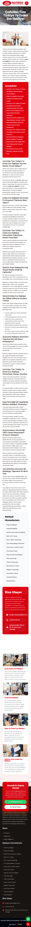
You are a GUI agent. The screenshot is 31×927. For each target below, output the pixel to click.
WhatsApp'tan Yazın (16, 802)
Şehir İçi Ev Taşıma (12, 536)
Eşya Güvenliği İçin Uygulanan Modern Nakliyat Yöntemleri (15, 138)
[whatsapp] (28, 919)
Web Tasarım (12, 924)
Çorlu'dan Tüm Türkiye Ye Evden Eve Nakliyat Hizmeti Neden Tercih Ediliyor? (16, 91)
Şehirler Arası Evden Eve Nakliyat (16, 532)
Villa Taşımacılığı (11, 558)
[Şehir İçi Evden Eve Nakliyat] (15, 719)
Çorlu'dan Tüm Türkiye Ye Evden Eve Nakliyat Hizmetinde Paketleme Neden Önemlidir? (16, 106)
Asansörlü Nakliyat (12, 528)
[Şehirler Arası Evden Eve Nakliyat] (15, 750)
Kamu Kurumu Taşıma (13, 566)
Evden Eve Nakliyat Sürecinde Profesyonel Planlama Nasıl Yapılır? (15, 99)
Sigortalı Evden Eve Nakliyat (14, 554)
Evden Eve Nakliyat (12, 525)
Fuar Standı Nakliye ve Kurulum (15, 543)
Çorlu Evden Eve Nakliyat (14, 669)
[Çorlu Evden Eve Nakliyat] (15, 660)
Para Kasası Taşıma (12, 573)
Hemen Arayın (16, 807)
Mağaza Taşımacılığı (12, 569)
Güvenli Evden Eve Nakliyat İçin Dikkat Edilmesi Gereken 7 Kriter (16, 119)
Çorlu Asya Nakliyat (14, 920)
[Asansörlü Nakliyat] (15, 689)
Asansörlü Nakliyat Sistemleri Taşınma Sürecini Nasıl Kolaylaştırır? (15, 125)
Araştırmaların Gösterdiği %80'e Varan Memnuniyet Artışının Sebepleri (16, 144)
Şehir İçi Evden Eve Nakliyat (15, 728)
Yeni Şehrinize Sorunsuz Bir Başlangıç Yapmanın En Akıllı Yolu (15, 151)
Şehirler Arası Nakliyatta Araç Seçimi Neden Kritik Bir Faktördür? (15, 113)
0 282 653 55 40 (15, 620)
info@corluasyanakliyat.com (18, 615)
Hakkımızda (7, 836)
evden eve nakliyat (13, 186)
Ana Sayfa (6, 833)
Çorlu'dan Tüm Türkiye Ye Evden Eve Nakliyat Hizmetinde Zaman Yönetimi (16, 132)
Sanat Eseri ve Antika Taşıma (15, 547)
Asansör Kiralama (12, 577)
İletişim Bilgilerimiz (9, 839)
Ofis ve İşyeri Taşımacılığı (14, 539)
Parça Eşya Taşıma (12, 551)
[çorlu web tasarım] (19, 924)
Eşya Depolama (11, 581)
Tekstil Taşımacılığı (12, 562)
